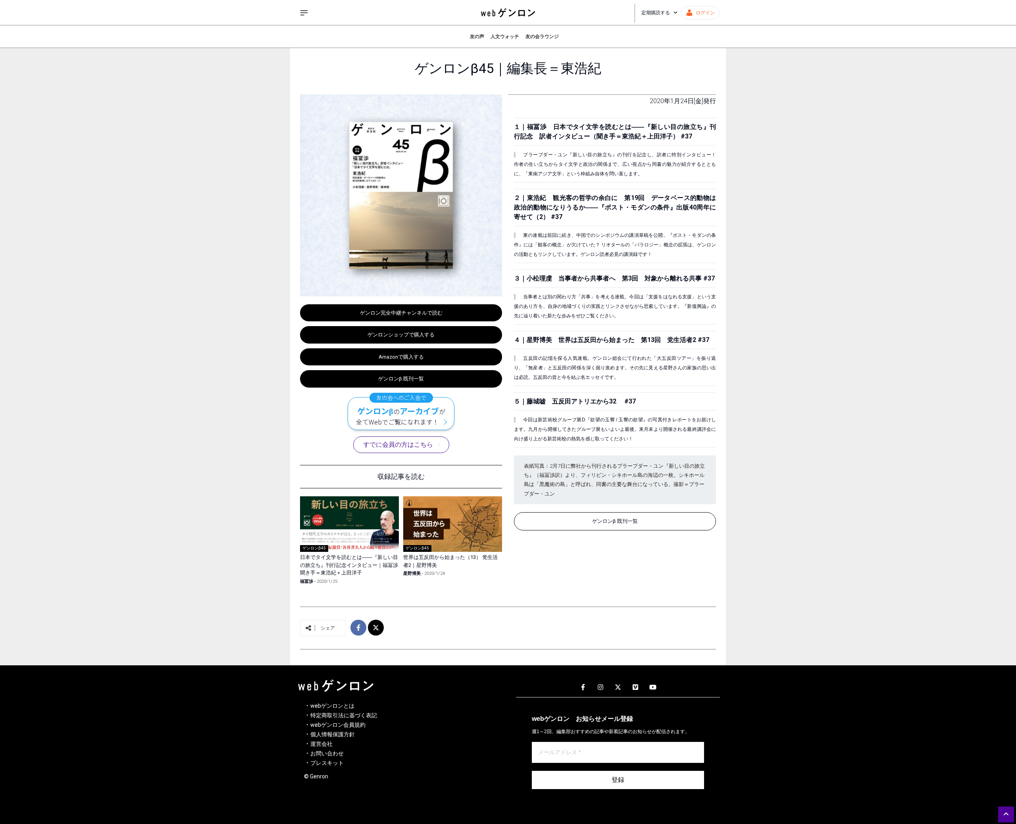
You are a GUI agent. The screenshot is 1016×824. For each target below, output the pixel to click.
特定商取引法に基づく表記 (343, 715)
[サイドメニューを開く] (304, 13)
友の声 (477, 36)
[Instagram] (600, 687)
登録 (618, 779)
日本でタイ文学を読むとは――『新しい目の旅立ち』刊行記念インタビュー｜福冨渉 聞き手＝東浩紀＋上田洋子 (351, 565)
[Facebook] (583, 687)
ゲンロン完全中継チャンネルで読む (401, 313)
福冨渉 (306, 581)
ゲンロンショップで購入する (401, 335)
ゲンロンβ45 (314, 548)
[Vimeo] (635, 687)
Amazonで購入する (401, 357)
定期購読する (655, 12)
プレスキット (327, 763)
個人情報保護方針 (332, 734)
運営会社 (321, 744)
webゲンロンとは (332, 706)
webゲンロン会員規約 (338, 725)
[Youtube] (653, 687)
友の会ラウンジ (542, 36)
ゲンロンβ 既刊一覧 (401, 379)
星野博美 (412, 573)
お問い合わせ (327, 753)
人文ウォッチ (505, 36)
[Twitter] (618, 687)
